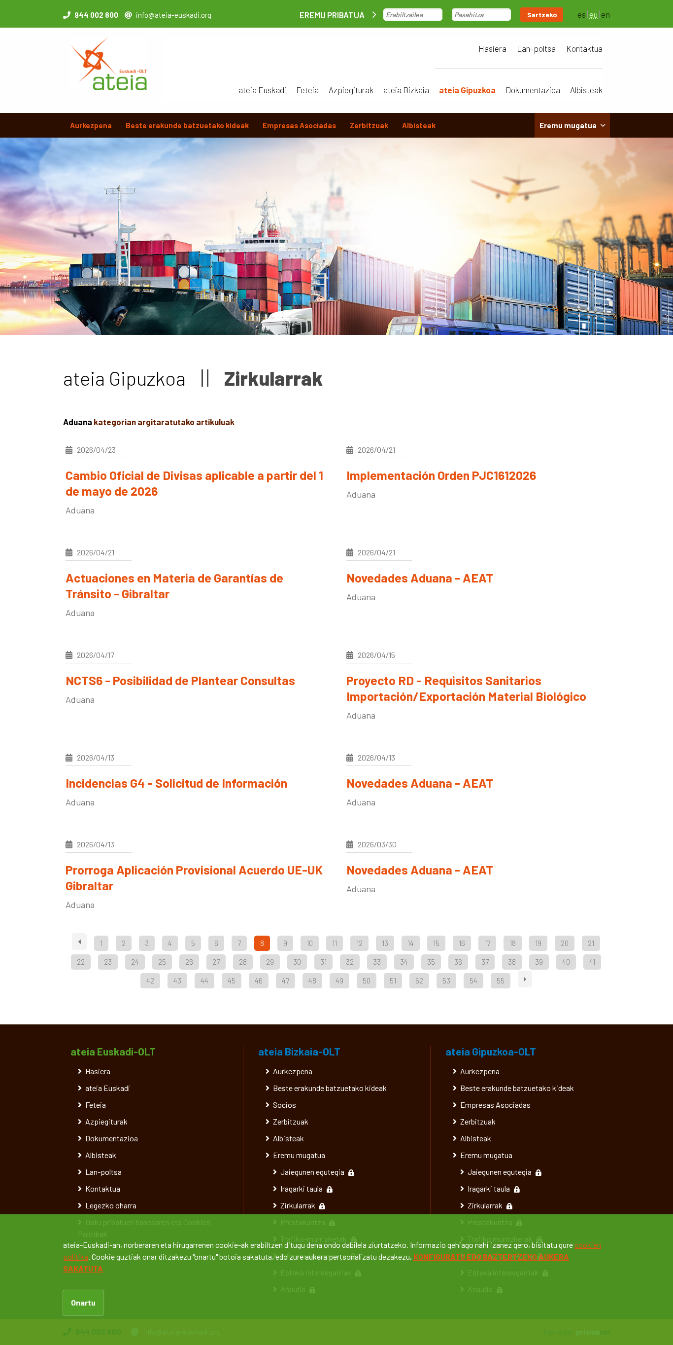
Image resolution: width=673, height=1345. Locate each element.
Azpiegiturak (351, 90)
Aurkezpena (91, 125)
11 (334, 943)
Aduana (80, 510)
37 (485, 961)
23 (108, 961)
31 (323, 961)
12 (359, 943)
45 (232, 980)
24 (135, 961)
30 (297, 961)
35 (431, 961)
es (581, 14)
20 (565, 943)
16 (462, 943)
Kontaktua (584, 48)
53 (446, 980)
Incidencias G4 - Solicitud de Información (176, 782)
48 (312, 980)
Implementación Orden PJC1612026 (441, 475)
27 (216, 961)
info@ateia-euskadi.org (173, 14)
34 (404, 961)
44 (204, 980)
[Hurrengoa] (525, 979)
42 (150, 980)
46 (259, 980)
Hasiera (492, 48)
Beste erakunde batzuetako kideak (187, 125)
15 (436, 943)
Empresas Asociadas (299, 125)
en (605, 14)
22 (81, 961)
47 (285, 980)
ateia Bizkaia (406, 90)
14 (410, 943)
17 (487, 943)
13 (385, 943)
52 (419, 980)
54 (473, 980)
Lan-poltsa (536, 48)
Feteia (307, 90)
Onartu (83, 1302)
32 (350, 961)
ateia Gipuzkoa (467, 90)
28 (243, 961)
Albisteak (586, 90)
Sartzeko (542, 14)
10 (309, 943)
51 (393, 980)
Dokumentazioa (532, 90)
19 (538, 943)
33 (377, 961)
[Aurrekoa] (79, 941)
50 (366, 980)
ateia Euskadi (262, 90)
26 (189, 961)
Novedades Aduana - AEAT (419, 577)
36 (458, 961)
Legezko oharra (110, 1205)
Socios (284, 1104)
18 (512, 943)
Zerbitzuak (369, 125)
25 (162, 961)
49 (339, 980)
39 (539, 961)
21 (591, 943)
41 (592, 961)
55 (501, 980)
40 (566, 961)
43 (177, 980)
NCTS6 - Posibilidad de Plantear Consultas (180, 680)
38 (512, 961)
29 (270, 961)
